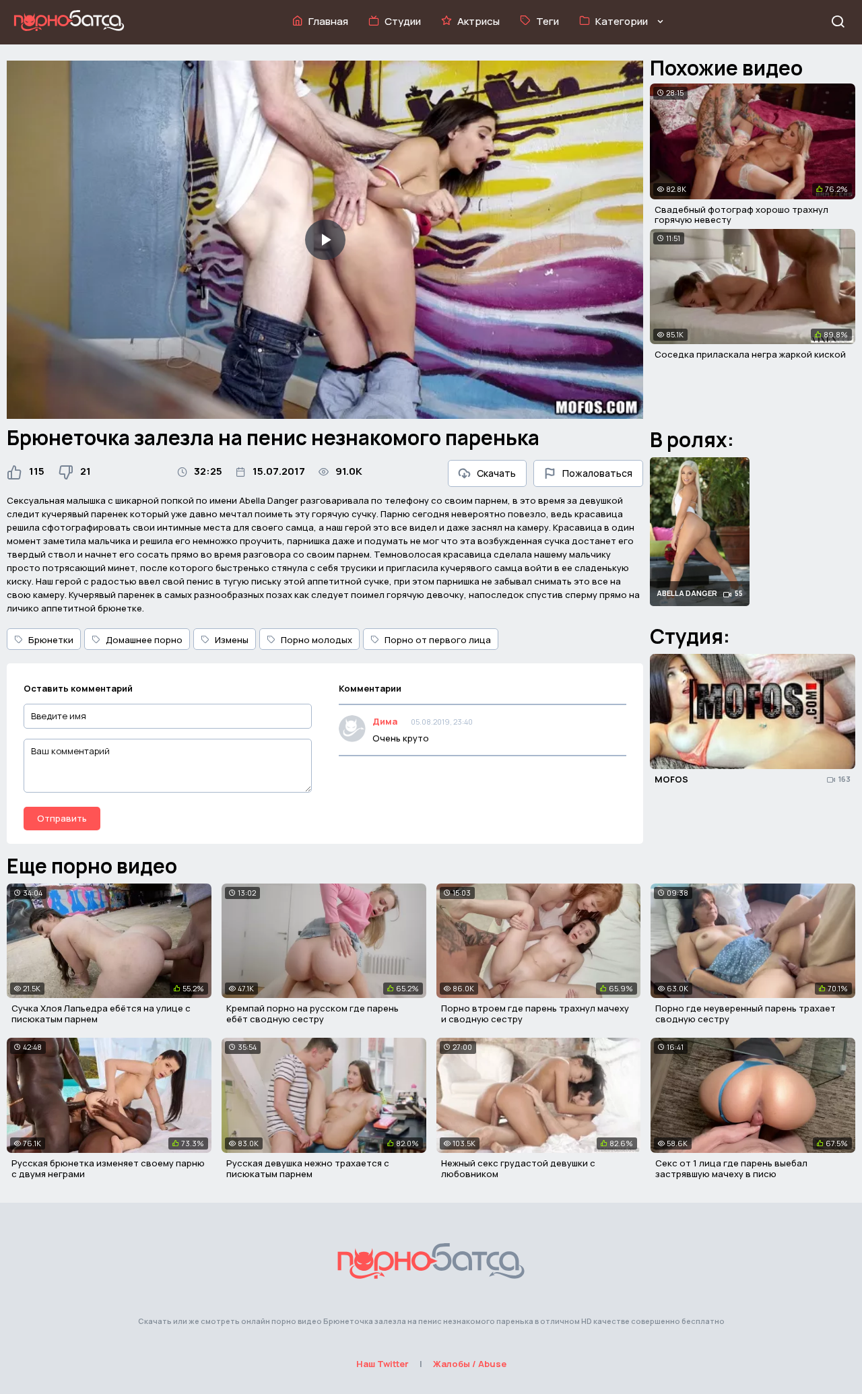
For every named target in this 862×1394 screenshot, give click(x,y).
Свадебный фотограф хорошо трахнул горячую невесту (741, 214)
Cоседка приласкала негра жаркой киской (750, 354)
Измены (231, 640)
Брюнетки (50, 640)
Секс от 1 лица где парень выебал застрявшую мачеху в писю (731, 1168)
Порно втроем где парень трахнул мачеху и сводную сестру (535, 1013)
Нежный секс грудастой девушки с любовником (518, 1168)
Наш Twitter (382, 1364)
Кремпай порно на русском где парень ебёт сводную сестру (312, 1013)
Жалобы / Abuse (469, 1364)
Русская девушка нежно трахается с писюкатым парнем (307, 1168)
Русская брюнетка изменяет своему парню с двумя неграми (108, 1168)
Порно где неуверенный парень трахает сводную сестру (745, 1013)
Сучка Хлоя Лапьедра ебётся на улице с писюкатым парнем (101, 1013)
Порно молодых (316, 640)
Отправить (62, 818)
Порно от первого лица (438, 640)
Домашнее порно (144, 640)
